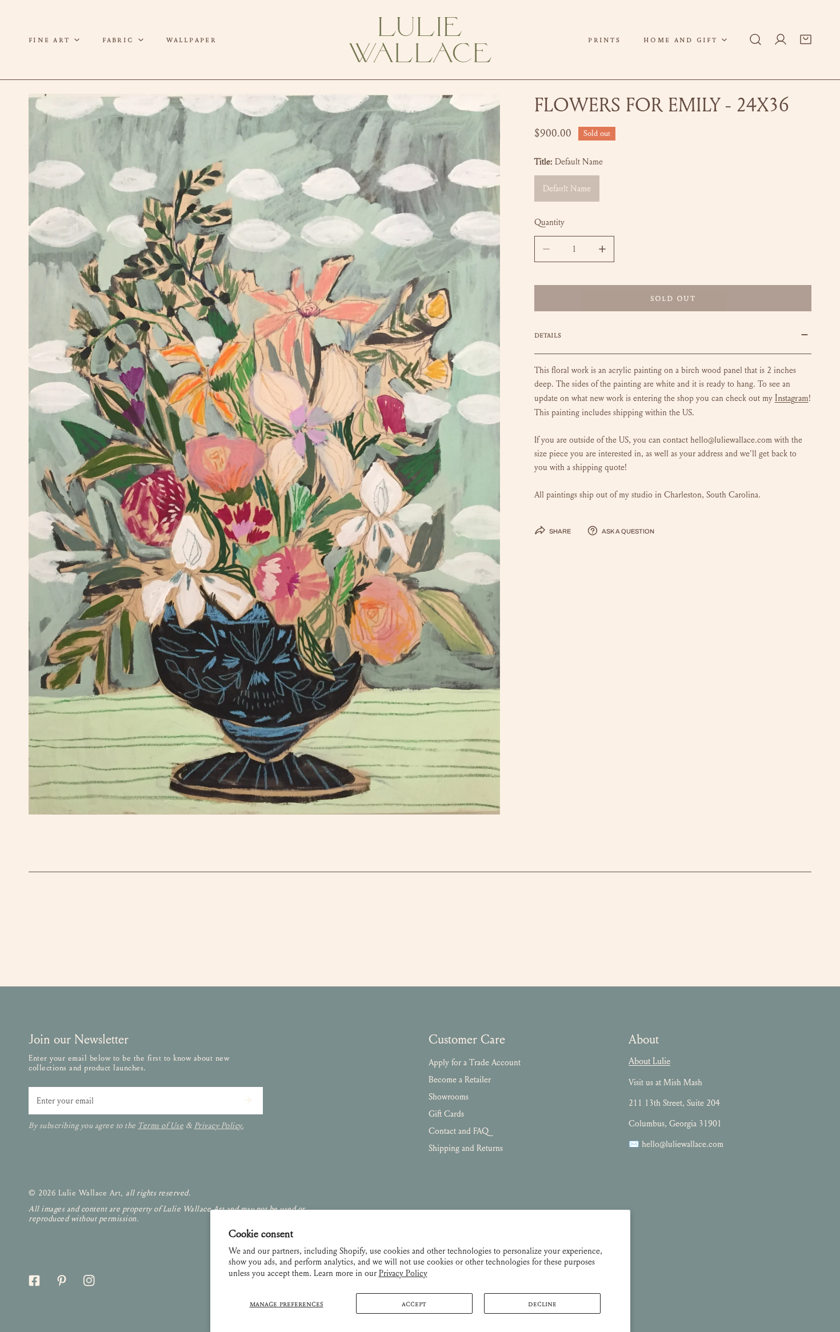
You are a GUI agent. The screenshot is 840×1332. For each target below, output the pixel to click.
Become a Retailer (460, 1079)
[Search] (755, 39)
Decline (542, 1303)
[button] (54, 40)
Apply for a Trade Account (475, 1062)
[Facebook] (34, 1280)
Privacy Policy (403, 1273)
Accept (414, 1303)
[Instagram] (89, 1280)
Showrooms (449, 1097)
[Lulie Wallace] (420, 39)
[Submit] (248, 1100)
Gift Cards (446, 1114)
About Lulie (649, 1061)
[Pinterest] (61, 1280)
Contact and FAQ (459, 1131)
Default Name (567, 188)
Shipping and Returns (466, 1148)
